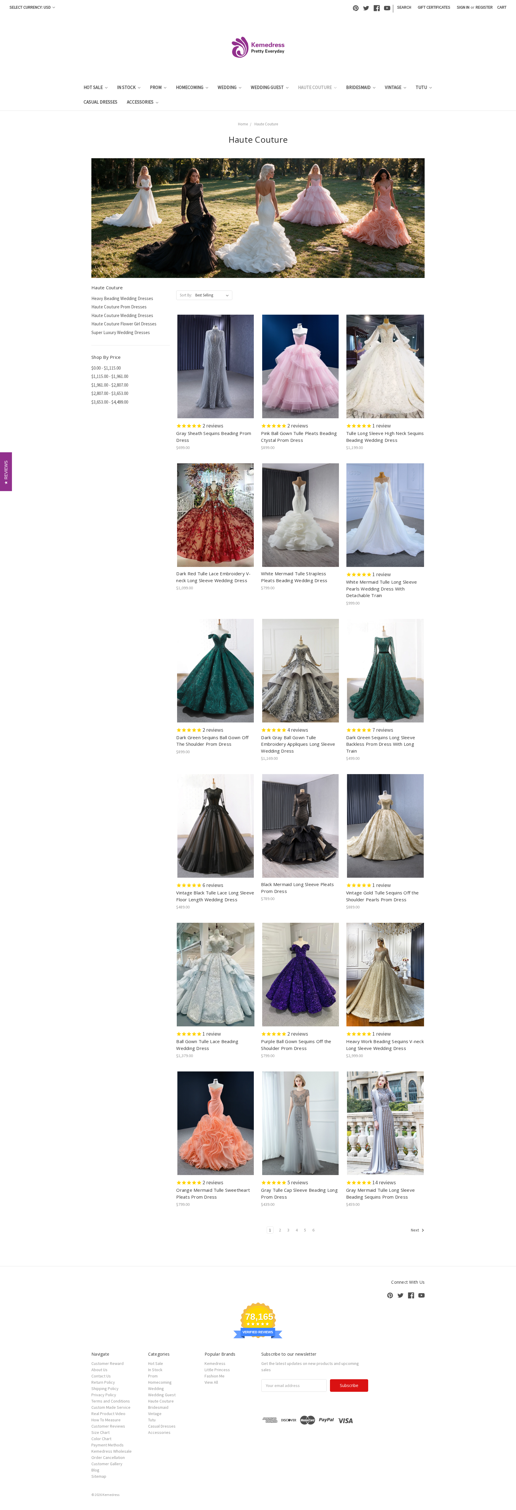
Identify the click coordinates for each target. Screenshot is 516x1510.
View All (211, 1382)
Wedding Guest (268, 87)
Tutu (422, 87)
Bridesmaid (358, 87)
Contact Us (101, 1376)
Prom (156, 87)
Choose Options (215, 371)
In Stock (126, 87)
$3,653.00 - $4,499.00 (109, 402)
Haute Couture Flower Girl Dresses (123, 324)
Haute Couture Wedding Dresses (122, 315)
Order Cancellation (108, 1457)
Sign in (463, 7)
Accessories (140, 102)
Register (484, 7)
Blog (95, 1470)
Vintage (393, 87)
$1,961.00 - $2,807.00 (109, 385)
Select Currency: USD (31, 7)
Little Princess (217, 1369)
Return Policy (103, 1382)
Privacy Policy (103, 1394)
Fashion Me (215, 1376)
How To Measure (106, 1420)
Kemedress (215, 1363)
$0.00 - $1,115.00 (106, 368)
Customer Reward (107, 1363)
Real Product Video (108, 1413)
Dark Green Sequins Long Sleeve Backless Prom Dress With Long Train (380, 744)
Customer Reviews (108, 1426)
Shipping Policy (105, 1388)
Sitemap (98, 1476)
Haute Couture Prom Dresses (119, 307)
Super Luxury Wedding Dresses (120, 332)
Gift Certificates (434, 7)
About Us (99, 1369)
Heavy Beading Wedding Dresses (122, 298)
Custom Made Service (110, 1407)
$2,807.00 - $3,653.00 (109, 393)
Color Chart (101, 1438)
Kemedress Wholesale (111, 1451)
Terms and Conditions (110, 1401)
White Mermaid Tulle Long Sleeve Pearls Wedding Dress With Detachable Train (381, 588)
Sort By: (186, 295)
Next (415, 1230)
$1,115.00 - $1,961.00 (109, 376)
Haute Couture (315, 87)
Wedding (227, 87)
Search (404, 7)
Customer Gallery (106, 1463)
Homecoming (190, 87)
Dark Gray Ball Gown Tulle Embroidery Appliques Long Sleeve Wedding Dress (298, 744)
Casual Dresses (100, 102)
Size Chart (100, 1432)
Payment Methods (107, 1445)
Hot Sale (94, 87)
